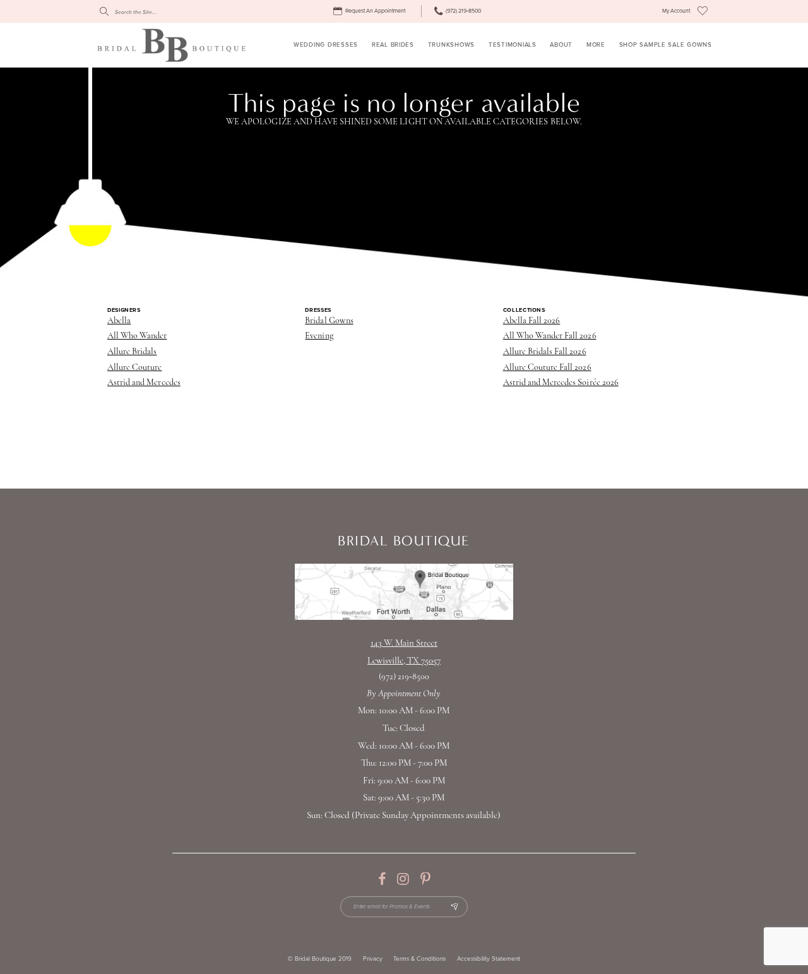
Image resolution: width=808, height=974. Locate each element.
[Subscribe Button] (454, 906)
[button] (676, 11)
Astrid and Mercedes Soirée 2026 (561, 383)
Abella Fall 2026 (532, 321)
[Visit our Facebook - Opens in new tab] (382, 879)
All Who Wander (137, 336)
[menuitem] (371, 11)
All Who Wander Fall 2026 (550, 336)
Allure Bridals (132, 352)
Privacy (373, 959)
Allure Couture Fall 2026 (547, 367)
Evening (319, 336)
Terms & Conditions (419, 959)
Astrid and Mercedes (144, 383)
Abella (119, 321)
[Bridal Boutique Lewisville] (171, 44)
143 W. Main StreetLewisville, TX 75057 (404, 652)
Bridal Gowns (329, 321)
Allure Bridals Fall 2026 (544, 352)
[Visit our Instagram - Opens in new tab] (403, 879)
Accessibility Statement (488, 959)
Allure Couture (134, 367)
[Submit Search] (104, 11)
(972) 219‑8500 (404, 677)
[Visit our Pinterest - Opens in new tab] (425, 879)
